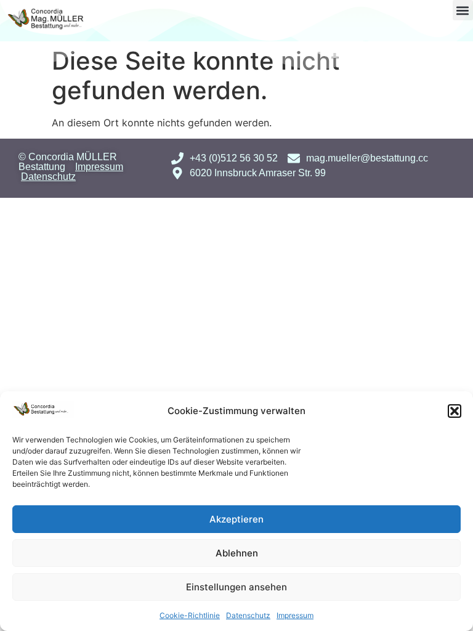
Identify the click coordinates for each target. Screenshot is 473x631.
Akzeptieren (236, 519)
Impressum (295, 615)
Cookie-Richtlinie (190, 615)
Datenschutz (248, 615)
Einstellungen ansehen (236, 587)
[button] (454, 411)
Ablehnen (237, 553)
